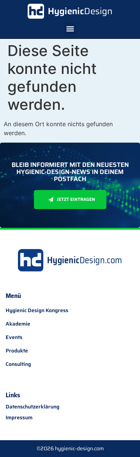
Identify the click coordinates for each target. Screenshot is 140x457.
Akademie (18, 324)
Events (14, 337)
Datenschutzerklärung (32, 407)
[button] (70, 28)
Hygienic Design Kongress (37, 310)
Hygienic (80, 11)
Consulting (18, 364)
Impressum (19, 418)
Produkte (17, 350)
